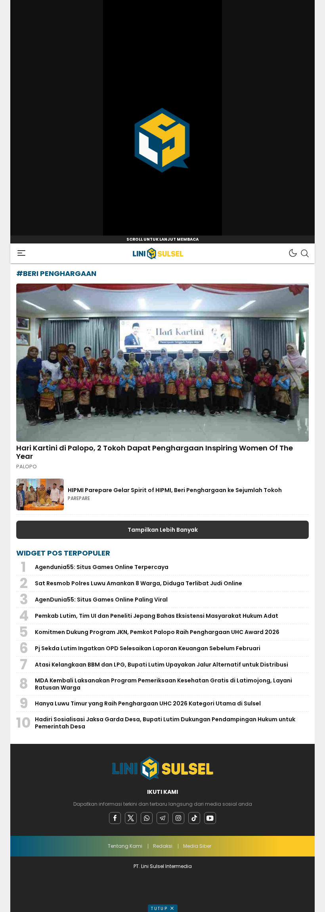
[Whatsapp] (147, 818)
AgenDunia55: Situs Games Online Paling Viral (101, 600)
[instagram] (178, 818)
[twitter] (131, 818)
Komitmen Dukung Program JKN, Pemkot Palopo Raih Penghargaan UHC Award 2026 (157, 632)
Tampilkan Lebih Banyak (163, 530)
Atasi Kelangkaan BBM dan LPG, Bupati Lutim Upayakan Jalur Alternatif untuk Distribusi (161, 665)
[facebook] (115, 818)
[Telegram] (162, 818)
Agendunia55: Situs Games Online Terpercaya (101, 567)
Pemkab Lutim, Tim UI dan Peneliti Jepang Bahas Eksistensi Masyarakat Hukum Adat (156, 616)
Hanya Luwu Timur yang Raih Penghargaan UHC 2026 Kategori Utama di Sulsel (148, 703)
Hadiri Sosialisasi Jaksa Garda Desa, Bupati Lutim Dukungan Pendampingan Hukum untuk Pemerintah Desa (165, 722)
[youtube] (210, 818)
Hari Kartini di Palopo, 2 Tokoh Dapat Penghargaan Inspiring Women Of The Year (154, 452)
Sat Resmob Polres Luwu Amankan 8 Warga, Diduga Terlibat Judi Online (138, 583)
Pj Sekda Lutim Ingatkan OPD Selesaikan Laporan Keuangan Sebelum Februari (147, 648)
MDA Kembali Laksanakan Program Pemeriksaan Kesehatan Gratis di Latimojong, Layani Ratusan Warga (163, 684)
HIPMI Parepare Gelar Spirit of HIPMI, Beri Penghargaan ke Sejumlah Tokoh (175, 490)
